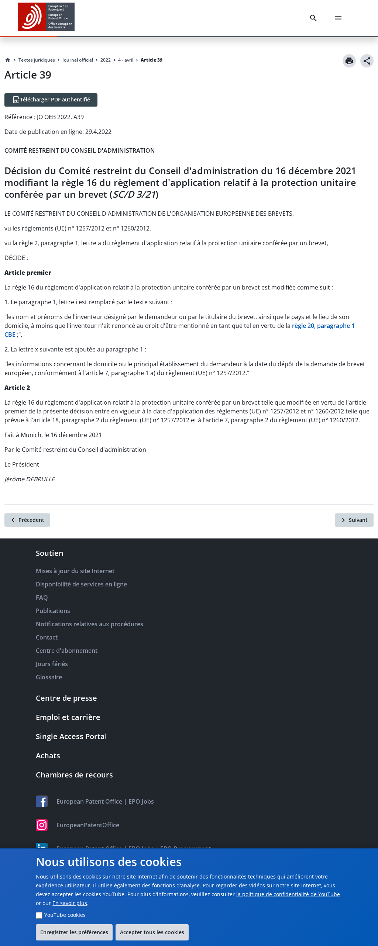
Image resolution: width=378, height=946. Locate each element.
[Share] (367, 60)
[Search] (314, 18)
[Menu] (339, 18)
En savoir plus (69, 903)
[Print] (349, 60)
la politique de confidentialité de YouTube (288, 894)
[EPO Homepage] (46, 18)
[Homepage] (7, 60)
